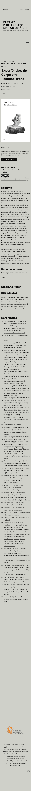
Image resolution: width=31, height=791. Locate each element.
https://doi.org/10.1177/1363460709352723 (17, 398)
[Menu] (27, 42)
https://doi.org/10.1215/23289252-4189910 (16, 376)
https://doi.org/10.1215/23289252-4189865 (16, 386)
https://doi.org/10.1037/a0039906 (14, 333)
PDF (3, 277)
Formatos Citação (8, 159)
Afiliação (5, 94)
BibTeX (5, 172)
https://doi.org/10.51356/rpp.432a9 (14, 574)
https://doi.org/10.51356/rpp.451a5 (12, 83)
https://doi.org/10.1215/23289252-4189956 (16, 437)
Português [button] (5, 9)
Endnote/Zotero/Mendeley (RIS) (11, 170)
